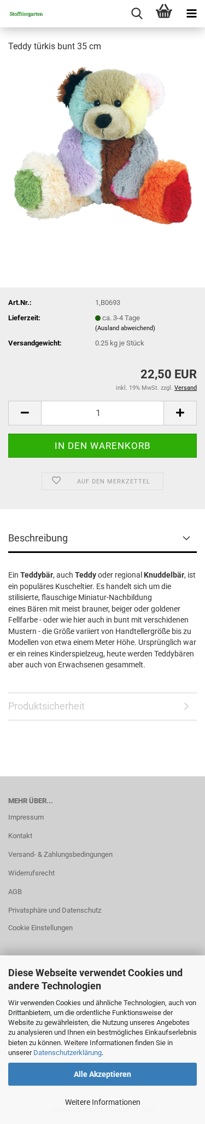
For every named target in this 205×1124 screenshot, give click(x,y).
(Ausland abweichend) (125, 328)
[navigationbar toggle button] (191, 13)
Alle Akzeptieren (102, 1074)
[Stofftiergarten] (22, 13)
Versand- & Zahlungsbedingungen (60, 854)
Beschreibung (38, 538)
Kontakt (20, 836)
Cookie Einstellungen (40, 928)
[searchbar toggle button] (136, 13)
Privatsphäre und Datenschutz (54, 910)
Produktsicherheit (46, 706)
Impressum (26, 817)
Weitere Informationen (102, 1102)
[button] (24, 413)
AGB (15, 891)
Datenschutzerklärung (67, 1052)
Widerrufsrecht (31, 873)
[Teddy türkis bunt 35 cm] (102, 144)
